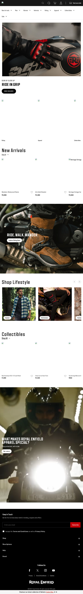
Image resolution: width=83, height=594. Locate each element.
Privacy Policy (40, 531)
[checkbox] (3, 531)
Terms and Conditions (20, 531)
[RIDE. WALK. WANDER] (41, 239)
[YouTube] (53, 570)
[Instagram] (45, 570)
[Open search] (43, 3)
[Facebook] (29, 570)
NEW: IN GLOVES (8, 91)
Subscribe (75, 525)
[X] (37, 570)
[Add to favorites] (31, 192)
